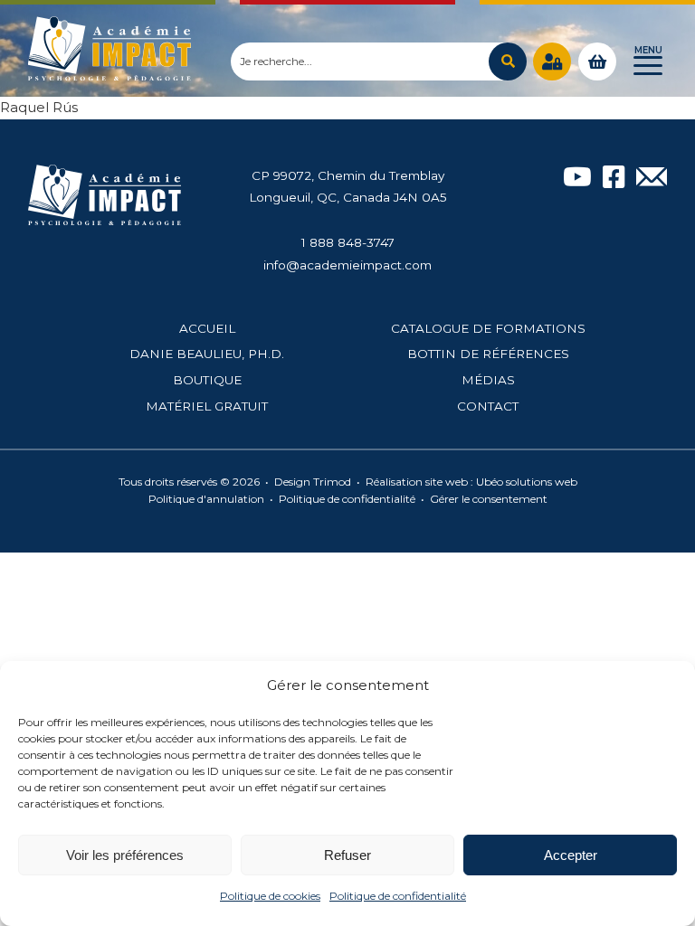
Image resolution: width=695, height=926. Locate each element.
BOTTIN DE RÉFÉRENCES (488, 353)
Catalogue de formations (488, 328)
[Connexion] (552, 61)
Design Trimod (312, 481)
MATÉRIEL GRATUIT (207, 406)
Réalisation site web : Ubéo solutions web (471, 481)
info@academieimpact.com (347, 265)
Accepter (570, 855)
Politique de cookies (270, 895)
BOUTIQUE (207, 380)
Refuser (347, 855)
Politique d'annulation (206, 499)
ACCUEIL (207, 328)
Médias (488, 380)
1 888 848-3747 (348, 242)
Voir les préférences (125, 855)
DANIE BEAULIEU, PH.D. (206, 353)
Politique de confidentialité (397, 895)
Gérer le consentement (488, 499)
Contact (488, 406)
